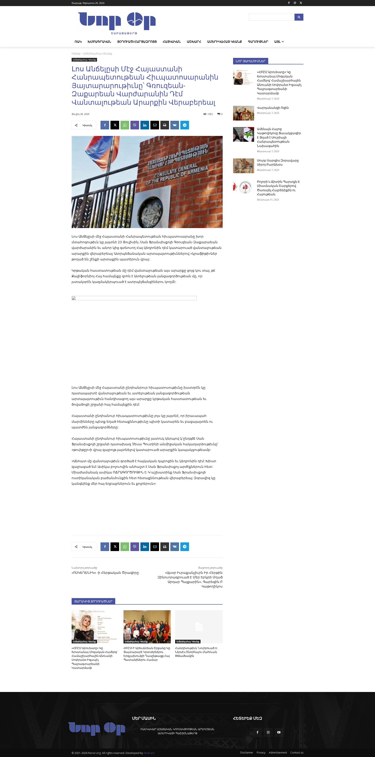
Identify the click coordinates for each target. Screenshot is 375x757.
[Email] (154, 125)
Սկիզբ (76, 53)
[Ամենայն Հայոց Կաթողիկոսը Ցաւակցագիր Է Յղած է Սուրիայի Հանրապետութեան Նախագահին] (243, 134)
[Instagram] (294, 3)
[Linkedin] (144, 125)
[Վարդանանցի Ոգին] (243, 113)
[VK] (174, 125)
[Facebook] (288, 3)
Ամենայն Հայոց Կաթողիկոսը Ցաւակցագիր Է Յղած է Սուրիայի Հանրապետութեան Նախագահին (279, 137)
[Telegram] (184, 125)
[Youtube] (279, 732)
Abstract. (149, 753)
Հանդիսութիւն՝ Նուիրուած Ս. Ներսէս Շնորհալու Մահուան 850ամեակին (196, 651)
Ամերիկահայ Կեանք (97, 53)
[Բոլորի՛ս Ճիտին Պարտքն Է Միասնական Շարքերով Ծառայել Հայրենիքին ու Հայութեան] (243, 187)
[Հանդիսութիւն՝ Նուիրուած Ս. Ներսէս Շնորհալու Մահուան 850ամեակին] (199, 626)
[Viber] (134, 125)
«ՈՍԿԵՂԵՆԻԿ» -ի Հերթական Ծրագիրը (105, 573)
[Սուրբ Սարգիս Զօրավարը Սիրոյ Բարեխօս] (243, 165)
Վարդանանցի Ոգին (273, 107)
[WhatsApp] (124, 125)
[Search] (298, 17)
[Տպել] (164, 125)
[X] (300, 3)
